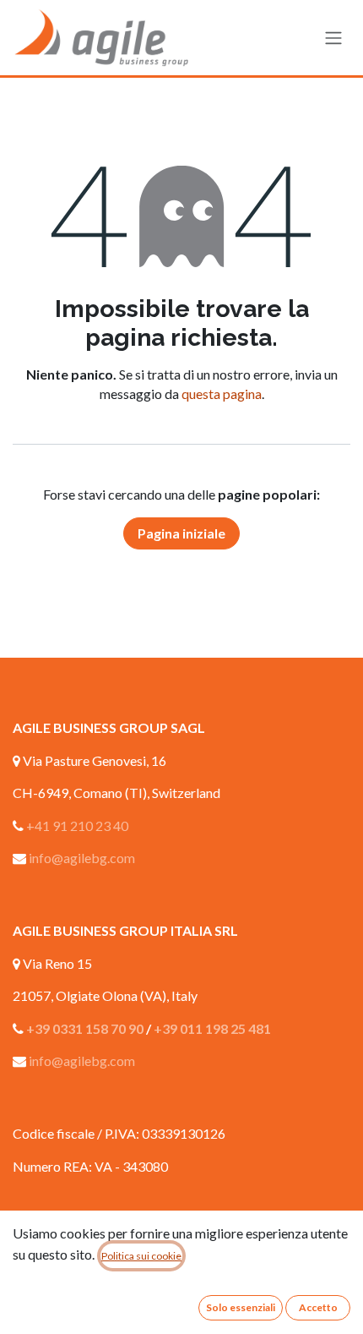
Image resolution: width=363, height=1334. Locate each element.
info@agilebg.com (82, 858)
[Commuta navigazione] (333, 38)
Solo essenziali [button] (240, 1307)
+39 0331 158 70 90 (85, 1028)
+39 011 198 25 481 (212, 1028)
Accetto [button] (318, 1307)
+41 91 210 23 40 (77, 825)
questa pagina (222, 393)
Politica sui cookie (141, 1255)
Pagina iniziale (181, 533)
